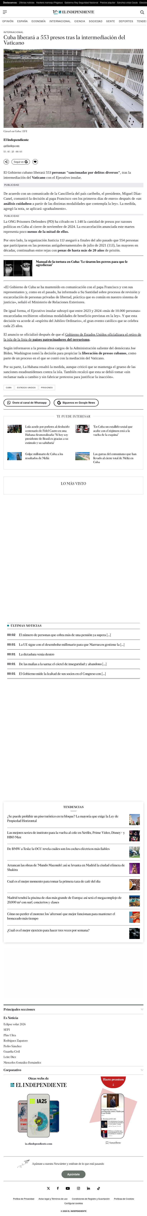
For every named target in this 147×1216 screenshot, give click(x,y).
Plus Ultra (10, 1035)
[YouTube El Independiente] (68, 1188)
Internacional (60, 21)
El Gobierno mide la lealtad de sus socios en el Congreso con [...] (62, 674)
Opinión (7, 21)
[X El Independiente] (48, 1188)
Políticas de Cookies (124, 1198)
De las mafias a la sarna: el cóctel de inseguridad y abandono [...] (62, 664)
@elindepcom (11, 146)
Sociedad (95, 21)
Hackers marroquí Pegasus (49, 2)
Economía (39, 21)
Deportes (126, 21)
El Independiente (16, 139)
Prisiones (47, 387)
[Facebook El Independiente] (58, 1188)
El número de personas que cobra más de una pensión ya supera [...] (65, 635)
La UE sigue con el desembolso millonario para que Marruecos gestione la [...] (71, 644)
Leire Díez (10, 1057)
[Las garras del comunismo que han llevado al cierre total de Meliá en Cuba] (82, 458)
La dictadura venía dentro (36, 654)
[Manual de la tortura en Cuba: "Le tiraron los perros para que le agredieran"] (18, 268)
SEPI (7, 1030)
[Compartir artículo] (6, 161)
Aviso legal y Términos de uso (53, 1198)
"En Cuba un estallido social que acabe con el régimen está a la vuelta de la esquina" (112, 430)
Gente (110, 21)
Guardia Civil (12, 1051)
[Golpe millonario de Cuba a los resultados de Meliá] (14, 458)
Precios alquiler (107, 2)
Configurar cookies (73, 1203)
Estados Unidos (26, 387)
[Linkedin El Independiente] (88, 1188)
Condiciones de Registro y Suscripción (91, 1198)
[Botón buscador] (142, 12)
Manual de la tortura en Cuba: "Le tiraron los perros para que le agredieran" (82, 263)
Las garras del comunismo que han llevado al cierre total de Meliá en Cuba (114, 458)
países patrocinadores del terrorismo (61, 339)
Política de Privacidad (23, 1198)
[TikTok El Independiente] (98, 1189)
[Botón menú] (5, 12)
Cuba (9, 387)
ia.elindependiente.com (38, 1143)
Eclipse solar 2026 (15, 1024)
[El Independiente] (73, 12)
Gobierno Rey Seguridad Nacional (81, 2)
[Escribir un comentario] (35, 161)
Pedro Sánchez (13, 1046)
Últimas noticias (26, 2)
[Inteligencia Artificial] (39, 1136)
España (22, 21)
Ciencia (79, 21)
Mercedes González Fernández (22, 1062)
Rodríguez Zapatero (16, 1040)
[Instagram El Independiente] (78, 1188)
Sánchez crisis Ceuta (127, 2)
